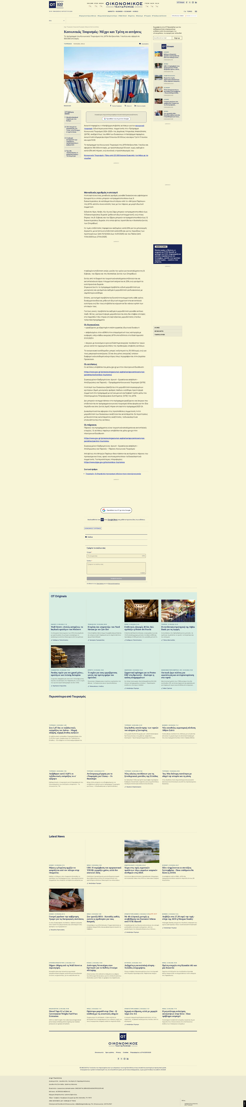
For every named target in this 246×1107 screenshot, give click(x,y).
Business (119, 11)
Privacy (118, 1052)
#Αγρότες (131, 16)
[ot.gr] (124, 7)
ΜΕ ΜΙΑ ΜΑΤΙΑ (159, 331)
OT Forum (180, 2)
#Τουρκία (147, 16)
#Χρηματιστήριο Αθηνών (87, 16)
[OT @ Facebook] (187, 2)
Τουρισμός (70, 27)
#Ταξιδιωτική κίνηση (159, 16)
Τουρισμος (68, 44)
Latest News (57, 836)
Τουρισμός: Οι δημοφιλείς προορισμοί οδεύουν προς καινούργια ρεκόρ (113, 474)
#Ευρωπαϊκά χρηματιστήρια (107, 16)
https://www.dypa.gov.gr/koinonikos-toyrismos (104, 462)
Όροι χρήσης (109, 1052)
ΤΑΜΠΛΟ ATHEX (160, 334)
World (135, 11)
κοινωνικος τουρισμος (93, 528)
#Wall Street (122, 16)
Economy (127, 11)
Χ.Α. (50, 21)
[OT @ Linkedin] (196, 2)
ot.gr (65, 27)
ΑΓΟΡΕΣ (157, 328)
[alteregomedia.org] (174, 1105)
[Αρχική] (56, 4)
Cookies (125, 1052)
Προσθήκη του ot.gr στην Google (117, 119)
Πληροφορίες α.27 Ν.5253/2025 (140, 1052)
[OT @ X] (190, 2)
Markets (111, 11)
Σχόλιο (89, 561)
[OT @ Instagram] (193, 2)
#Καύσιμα (139, 16)
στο (111, 519)
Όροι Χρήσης (100, 583)
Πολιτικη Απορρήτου (114, 583)
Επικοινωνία (99, 1052)
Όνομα (89, 552)
